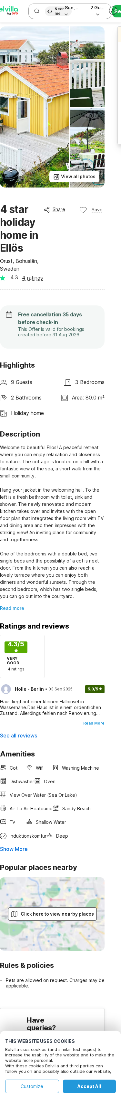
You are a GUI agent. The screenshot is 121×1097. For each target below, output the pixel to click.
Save (97, 209)
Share (59, 209)
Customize (32, 1086)
